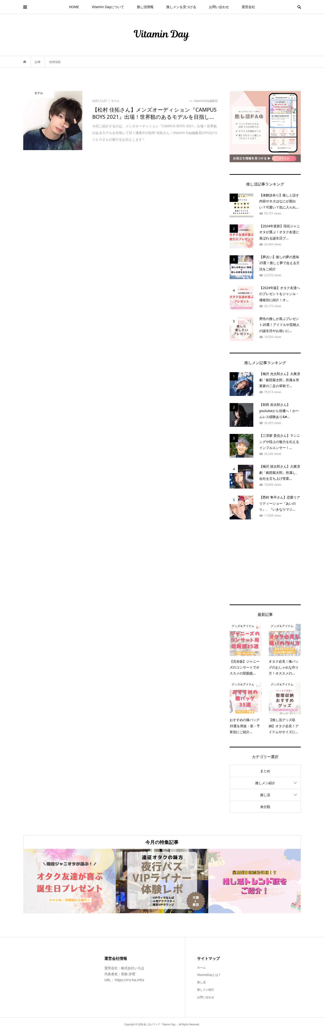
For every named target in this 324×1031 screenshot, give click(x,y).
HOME (74, 7)
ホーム (201, 967)
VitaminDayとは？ (209, 975)
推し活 (265, 795)
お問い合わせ (219, 7)
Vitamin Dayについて (108, 7)
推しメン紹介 (265, 783)
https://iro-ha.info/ (129, 980)
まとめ (265, 771)
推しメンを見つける (181, 7)
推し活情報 (145, 7)
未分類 (265, 806)
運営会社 (248, 7)
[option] (69, 881)
